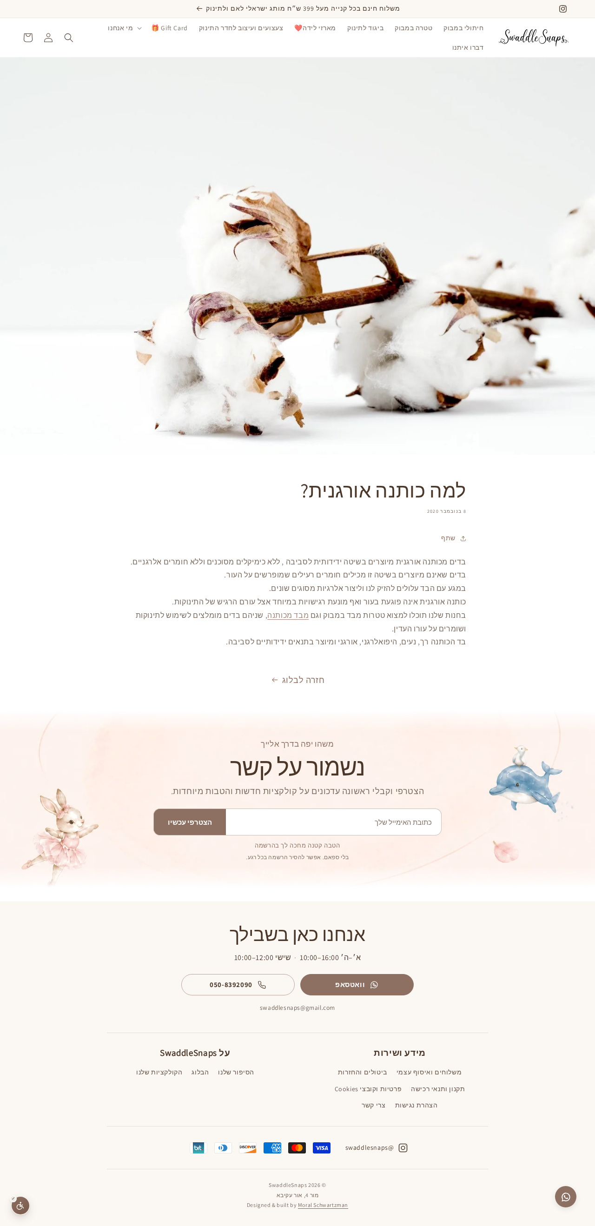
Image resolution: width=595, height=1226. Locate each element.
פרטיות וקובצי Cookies (368, 1089)
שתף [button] (448, 538)
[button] (123, 28)
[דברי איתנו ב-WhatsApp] (565, 1196)
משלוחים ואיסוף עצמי (429, 1072)
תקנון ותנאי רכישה (438, 1089)
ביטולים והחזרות (362, 1072)
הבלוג (200, 1072)
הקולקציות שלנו (159, 1072)
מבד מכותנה (288, 615)
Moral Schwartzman (323, 1204)
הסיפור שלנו (236, 1072)
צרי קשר (373, 1105)
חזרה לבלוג (303, 680)
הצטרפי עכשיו (190, 822)
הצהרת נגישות (416, 1105)
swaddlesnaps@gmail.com (297, 1007)
